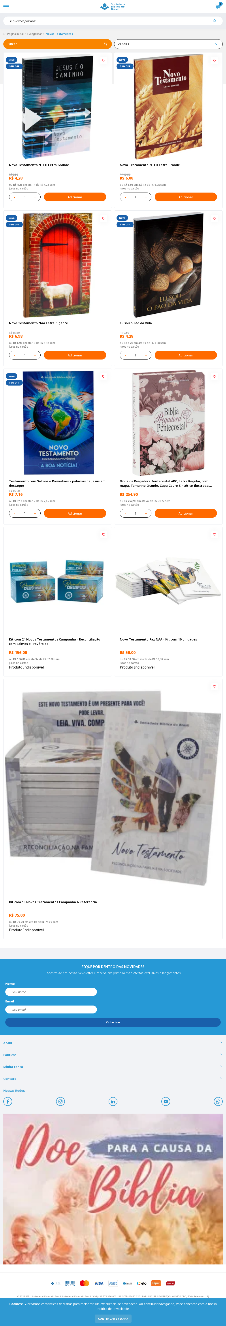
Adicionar (75, 197)
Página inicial (15, 34)
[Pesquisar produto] (216, 22)
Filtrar (12, 44)
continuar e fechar (113, 1318)
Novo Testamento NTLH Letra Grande (39, 165)
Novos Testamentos (59, 34)
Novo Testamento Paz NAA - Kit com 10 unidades (158, 639)
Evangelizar (34, 34)
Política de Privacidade (113, 1309)
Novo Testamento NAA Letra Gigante (38, 323)
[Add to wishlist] (103, 60)
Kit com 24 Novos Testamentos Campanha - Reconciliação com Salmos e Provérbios (54, 641)
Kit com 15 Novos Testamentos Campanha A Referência (53, 902)
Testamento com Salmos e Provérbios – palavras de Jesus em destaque (57, 483)
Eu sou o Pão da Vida (136, 323)
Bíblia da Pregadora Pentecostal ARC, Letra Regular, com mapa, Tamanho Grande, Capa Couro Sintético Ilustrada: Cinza (164, 483)
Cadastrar (113, 1022)
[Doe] (113, 1189)
